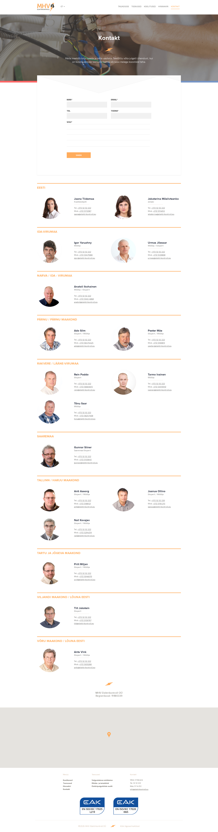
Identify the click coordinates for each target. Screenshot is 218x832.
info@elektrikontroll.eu (139, 789)
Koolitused (150, 6)
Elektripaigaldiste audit (102, 786)
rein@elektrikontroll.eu (84, 390)
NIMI (69, 99)
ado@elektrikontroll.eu (84, 346)
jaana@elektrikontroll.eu (85, 214)
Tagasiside (123, 6)
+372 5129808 (159, 255)
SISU (69, 122)
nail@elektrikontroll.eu (84, 535)
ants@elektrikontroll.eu (84, 667)
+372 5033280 (85, 664)
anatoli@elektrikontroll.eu (86, 302)
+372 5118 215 (159, 503)
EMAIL (114, 99)
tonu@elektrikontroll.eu (84, 419)
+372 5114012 (159, 211)
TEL (68, 111)
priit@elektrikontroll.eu (84, 579)
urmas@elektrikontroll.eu (159, 258)
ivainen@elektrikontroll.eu (160, 390)
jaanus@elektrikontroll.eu (159, 506)
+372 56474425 (86, 343)
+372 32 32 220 (158, 500)
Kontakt (175, 6)
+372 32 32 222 (84, 208)
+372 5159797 (85, 620)
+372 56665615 (86, 386)
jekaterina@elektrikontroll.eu (161, 214)
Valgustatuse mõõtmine (102, 780)
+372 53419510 (159, 386)
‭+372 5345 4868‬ (86, 299)
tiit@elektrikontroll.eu (84, 623)
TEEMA (114, 111)
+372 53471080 (86, 255)
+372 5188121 (85, 503)
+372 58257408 (86, 415)
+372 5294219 (85, 532)
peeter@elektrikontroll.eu (159, 346)
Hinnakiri (163, 6)
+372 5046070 (85, 576)
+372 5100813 (159, 343)
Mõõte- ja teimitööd (100, 783)
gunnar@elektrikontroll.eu (86, 462)
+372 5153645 (85, 459)
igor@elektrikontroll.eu (84, 258)
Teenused (136, 6)
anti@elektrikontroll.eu (84, 506)
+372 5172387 (85, 211)
